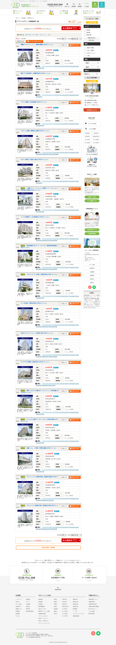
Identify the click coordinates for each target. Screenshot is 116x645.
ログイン (88, 3)
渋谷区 (55, 599)
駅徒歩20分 (75, 606)
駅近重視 (75, 608)
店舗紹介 (87, 6)
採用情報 (92, 275)
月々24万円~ (88, 142)
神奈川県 (89, 35)
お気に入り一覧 (42, 608)
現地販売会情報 (42, 613)
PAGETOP (58, 589)
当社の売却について (92, 229)
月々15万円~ (96, 139)
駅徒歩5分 (75, 599)
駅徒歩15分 (75, 604)
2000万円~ (87, 133)
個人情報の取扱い (30, 611)
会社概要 (92, 272)
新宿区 (55, 601)
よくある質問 (92, 611)
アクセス (18, 616)
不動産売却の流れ (93, 604)
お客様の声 (92, 268)
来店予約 (92, 279)
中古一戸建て (36, 34)
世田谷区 (56, 608)
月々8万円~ (87, 139)
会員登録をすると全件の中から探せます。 (38, 28)
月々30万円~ (96, 142)
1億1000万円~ (96, 136)
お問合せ (92, 282)
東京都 (88, 32)
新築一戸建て (28, 34)
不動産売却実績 (92, 233)
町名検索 (40, 601)
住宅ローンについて (43, 618)
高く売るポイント (93, 608)
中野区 (55, 604)
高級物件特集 (76, 616)
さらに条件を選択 (93, 77)
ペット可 (75, 611)
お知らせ (18, 601)
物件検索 (40, 599)
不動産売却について (93, 599)
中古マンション (43, 34)
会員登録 (28, 599)
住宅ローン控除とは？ (43, 620)
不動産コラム (19, 608)
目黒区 (55, 611)
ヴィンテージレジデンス (78, 613)
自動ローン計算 (92, 197)
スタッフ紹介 (92, 264)
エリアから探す (92, 123)
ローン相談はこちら (92, 200)
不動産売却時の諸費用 (94, 606)
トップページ (19, 599)
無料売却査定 (92, 613)
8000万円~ (87, 136)
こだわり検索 (92, 129)
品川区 (55, 613)
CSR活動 (28, 604)
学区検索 (40, 604)
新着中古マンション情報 (44, 611)
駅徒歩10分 (75, 601)
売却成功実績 (92, 601)
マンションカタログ (43, 616)
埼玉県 (88, 30)
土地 (49, 34)
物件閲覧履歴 (41, 606)
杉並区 (55, 606)
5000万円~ (96, 133)
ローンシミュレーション (44, 623)
